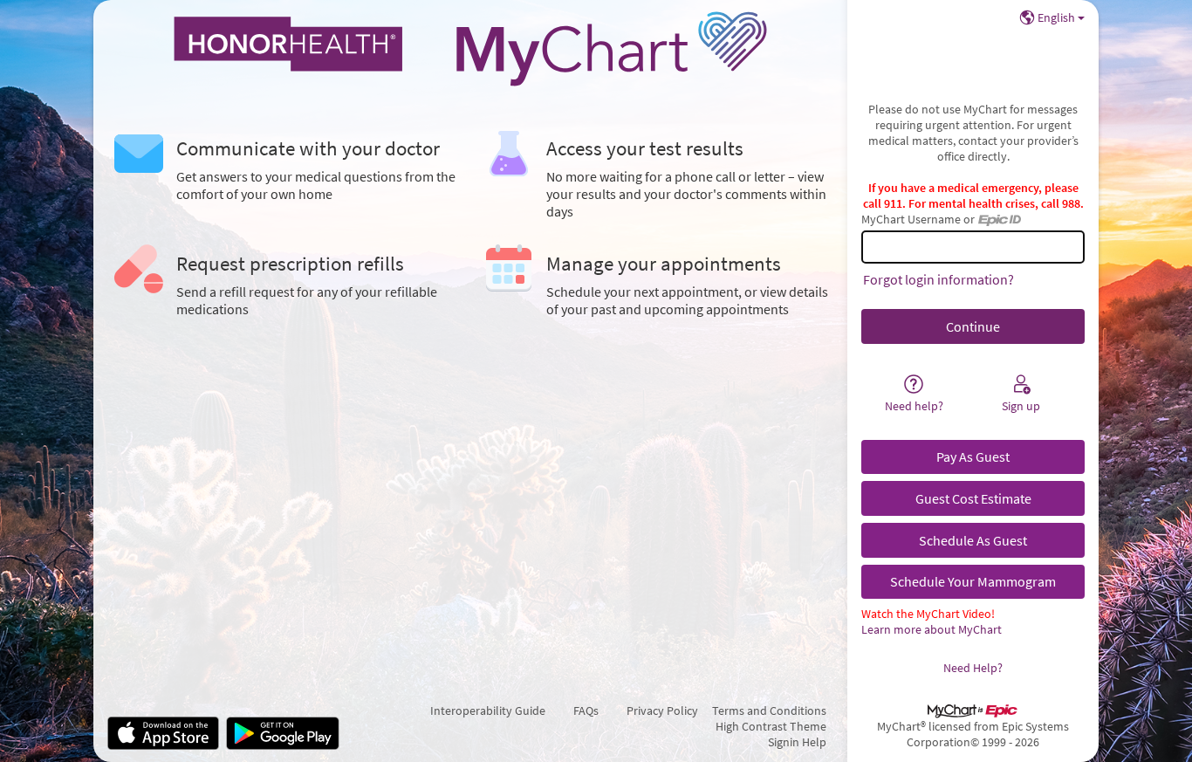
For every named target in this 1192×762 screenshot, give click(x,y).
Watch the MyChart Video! (928, 613)
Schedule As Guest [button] (973, 540)
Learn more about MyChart (931, 629)
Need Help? (973, 668)
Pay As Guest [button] (973, 456)
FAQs (586, 710)
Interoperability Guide (487, 710)
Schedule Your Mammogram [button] (973, 581)
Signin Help (797, 742)
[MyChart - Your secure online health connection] (470, 49)
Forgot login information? (938, 279)
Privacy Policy (662, 710)
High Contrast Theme (771, 726)
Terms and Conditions (769, 710)
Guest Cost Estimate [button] (973, 498)
